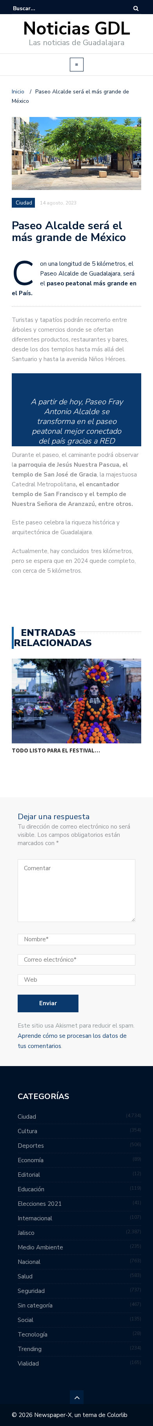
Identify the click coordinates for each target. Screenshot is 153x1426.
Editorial (29, 1175)
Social (25, 1320)
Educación (31, 1189)
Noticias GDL (76, 29)
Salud (25, 1276)
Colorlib (117, 1415)
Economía (31, 1160)
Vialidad (28, 1364)
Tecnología (32, 1334)
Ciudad (24, 202)
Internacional (35, 1218)
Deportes (31, 1146)
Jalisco (26, 1233)
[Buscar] (136, 8)
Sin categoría (35, 1305)
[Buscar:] (37, 8)
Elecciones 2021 (40, 1204)
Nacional (29, 1262)
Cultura (27, 1131)
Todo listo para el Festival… (56, 750)
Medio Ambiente (40, 1247)
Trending (30, 1349)
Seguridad (31, 1291)
